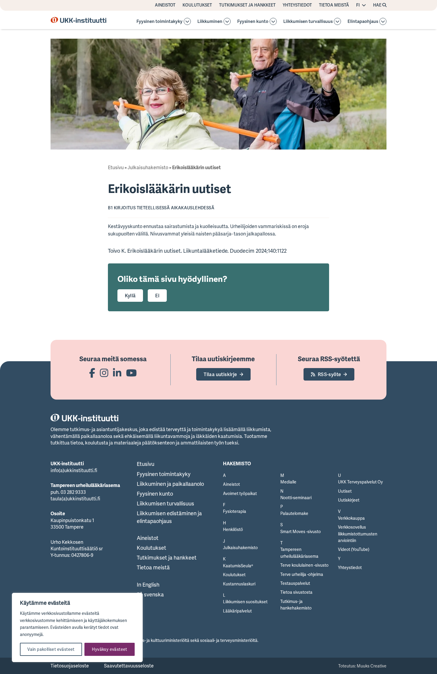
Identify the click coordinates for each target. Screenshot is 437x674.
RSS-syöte (329, 374)
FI (358, 5)
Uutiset (345, 491)
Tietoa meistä (334, 5)
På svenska (150, 594)
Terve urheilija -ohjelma (301, 574)
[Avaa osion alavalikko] (187, 21)
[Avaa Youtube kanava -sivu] (131, 372)
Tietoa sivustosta (296, 592)
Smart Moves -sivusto (300, 531)
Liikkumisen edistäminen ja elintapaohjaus (169, 517)
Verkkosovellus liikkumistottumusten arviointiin (357, 533)
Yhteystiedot (297, 5)
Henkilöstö (233, 529)
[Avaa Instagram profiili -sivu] (104, 372)
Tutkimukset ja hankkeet (247, 5)
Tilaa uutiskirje (220, 374)
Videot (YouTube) (353, 549)
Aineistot (165, 5)
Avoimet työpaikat (240, 493)
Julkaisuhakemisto (148, 167)
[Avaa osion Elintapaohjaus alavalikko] (382, 21)
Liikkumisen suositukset (245, 601)
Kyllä (130, 295)
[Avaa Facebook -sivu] (92, 372)
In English (148, 584)
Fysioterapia (234, 511)
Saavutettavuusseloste (129, 665)
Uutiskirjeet (348, 500)
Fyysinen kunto (252, 21)
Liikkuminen (209, 21)
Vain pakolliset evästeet (51, 649)
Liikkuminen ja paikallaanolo (170, 483)
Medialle (288, 482)
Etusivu (116, 167)
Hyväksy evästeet (109, 649)
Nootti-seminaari (296, 497)
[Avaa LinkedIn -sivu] (117, 372)
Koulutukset (197, 5)
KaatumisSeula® (238, 565)
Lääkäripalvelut (237, 611)
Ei (157, 295)
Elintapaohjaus (363, 21)
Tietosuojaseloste (70, 665)
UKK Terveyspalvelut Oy (360, 482)
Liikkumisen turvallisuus (308, 21)
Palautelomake (294, 513)
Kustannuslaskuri (239, 584)
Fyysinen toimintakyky (159, 21)
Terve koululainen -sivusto (304, 565)
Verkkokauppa (351, 518)
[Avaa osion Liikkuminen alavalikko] (227, 21)
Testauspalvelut (295, 583)
